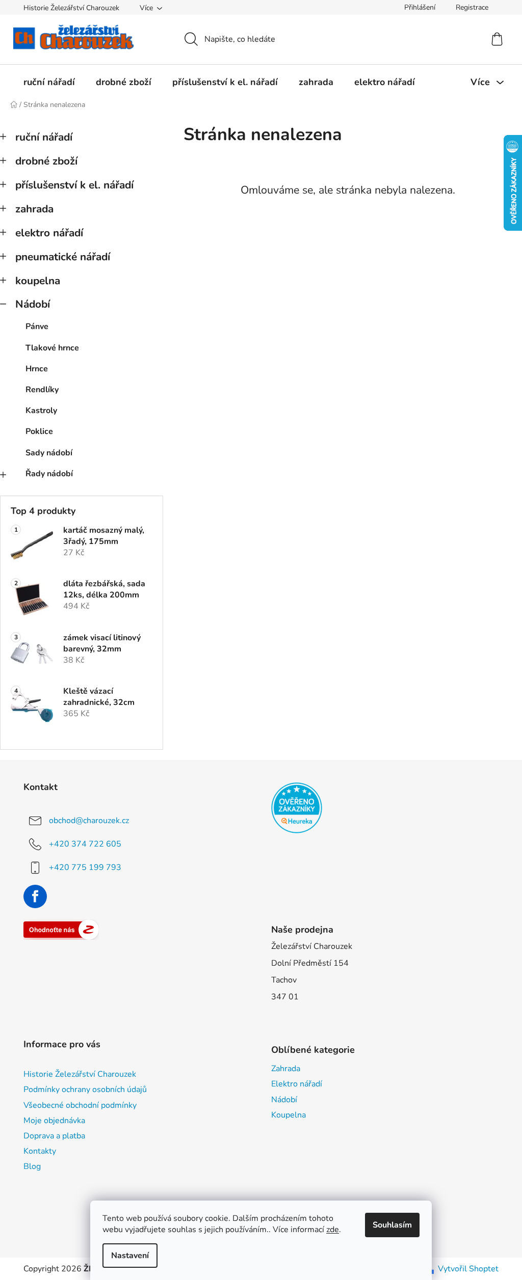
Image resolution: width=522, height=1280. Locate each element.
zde (332, 1229)
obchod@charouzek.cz (89, 820)
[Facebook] (35, 896)
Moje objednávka (54, 1120)
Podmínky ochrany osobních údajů (85, 1089)
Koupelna (288, 1115)
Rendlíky (42, 389)
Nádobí (32, 304)
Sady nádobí (48, 452)
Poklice (39, 431)
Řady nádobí (49, 473)
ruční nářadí (43, 137)
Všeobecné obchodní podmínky (80, 1105)
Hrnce (36, 368)
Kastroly (41, 410)
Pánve (36, 326)
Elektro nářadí (296, 1084)
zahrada (34, 209)
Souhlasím (392, 1225)
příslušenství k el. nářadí (74, 185)
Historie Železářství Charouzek (71, 8)
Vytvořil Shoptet (468, 1268)
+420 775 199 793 (85, 867)
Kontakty (39, 1151)
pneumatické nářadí (62, 257)
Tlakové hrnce (52, 347)
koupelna (37, 281)
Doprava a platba (54, 1135)
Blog (32, 1166)
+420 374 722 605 (85, 844)
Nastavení (130, 1255)
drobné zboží (46, 161)
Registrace (472, 7)
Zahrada (285, 1068)
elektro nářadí (49, 233)
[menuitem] (49, 82)
